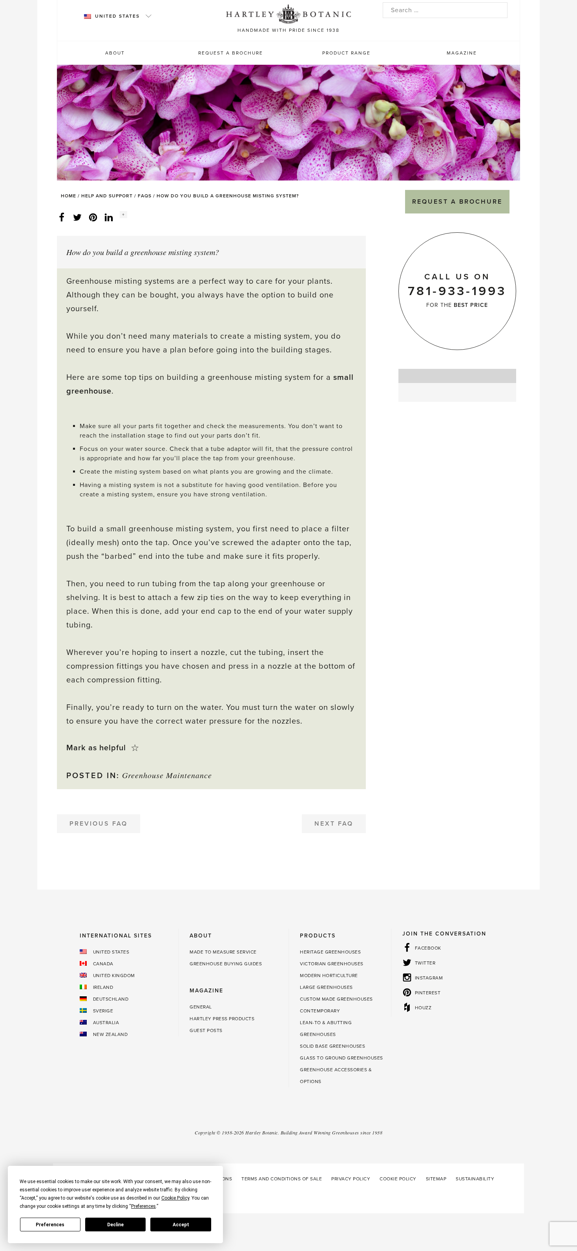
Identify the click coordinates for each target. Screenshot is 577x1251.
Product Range (346, 53)
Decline (115, 1224)
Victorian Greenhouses (331, 964)
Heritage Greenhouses (330, 952)
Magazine (462, 53)
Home (68, 196)
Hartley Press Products (222, 1018)
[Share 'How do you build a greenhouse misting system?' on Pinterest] (93, 217)
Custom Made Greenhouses (336, 999)
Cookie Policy (398, 1179)
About (115, 53)
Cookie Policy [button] (175, 1198)
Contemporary (320, 1011)
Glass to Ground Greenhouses (341, 1058)
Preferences (50, 1224)
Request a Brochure (230, 53)
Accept (181, 1224)
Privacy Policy (350, 1179)
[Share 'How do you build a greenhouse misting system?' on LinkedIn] (108, 217)
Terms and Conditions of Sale (281, 1179)
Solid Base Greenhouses (332, 1046)
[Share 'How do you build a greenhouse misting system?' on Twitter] (77, 217)
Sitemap (436, 1179)
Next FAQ (333, 824)
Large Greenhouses (326, 987)
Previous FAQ (98, 824)
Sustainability (475, 1179)
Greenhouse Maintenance (167, 775)
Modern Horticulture (329, 975)
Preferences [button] (143, 1206)
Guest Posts (206, 1030)
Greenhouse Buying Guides (226, 964)
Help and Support (107, 196)
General (201, 1007)
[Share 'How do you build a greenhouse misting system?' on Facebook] (61, 217)
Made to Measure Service (223, 952)
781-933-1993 (457, 291)
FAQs (145, 196)
